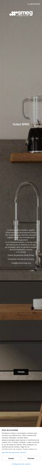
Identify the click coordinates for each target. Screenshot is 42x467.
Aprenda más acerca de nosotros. (14, 452)
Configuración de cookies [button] (21, 464)
